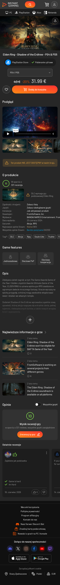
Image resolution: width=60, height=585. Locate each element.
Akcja (29, 223)
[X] (18, 548)
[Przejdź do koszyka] (47, 4)
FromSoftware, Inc (35, 214)
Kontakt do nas (30, 519)
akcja (20, 236)
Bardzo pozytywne (35, 230)
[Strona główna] (10, 4)
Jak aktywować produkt (38, 211)
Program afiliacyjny (30, 515)
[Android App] (41, 558)
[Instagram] (26, 548)
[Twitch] (50, 548)
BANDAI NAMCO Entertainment (41, 217)
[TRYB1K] (8, 454)
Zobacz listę (32, 204)
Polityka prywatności (30, 511)
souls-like (39, 236)
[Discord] (10, 548)
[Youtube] (42, 548)
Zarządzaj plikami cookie (30, 568)
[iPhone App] (19, 558)
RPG (35, 223)
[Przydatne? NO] (44, 492)
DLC (12, 236)
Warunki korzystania (30, 507)
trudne (51, 236)
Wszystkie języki (50, 404)
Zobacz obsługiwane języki (39, 207)
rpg (29, 236)
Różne (30, 227)
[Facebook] (34, 548)
